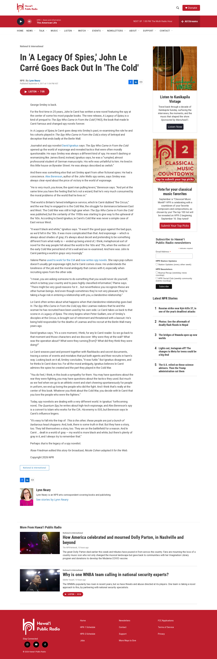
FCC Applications (166, 621)
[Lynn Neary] (26, 497)
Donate (192, 7)
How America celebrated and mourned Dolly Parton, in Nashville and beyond (123, 540)
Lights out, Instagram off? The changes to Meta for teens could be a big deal (177, 351)
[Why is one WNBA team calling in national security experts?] (40, 580)
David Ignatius (70, 145)
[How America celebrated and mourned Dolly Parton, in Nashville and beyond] (40, 543)
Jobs (82, 640)
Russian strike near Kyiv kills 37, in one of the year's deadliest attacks (177, 310)
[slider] (34, 21)
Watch (82, 31)
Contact (122, 627)
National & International (31, 46)
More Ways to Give (127, 640)
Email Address (163, 251)
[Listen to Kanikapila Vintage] (175, 68)
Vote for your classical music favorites (175, 191)
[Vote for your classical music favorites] (175, 161)
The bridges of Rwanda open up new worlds (178, 336)
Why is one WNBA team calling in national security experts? (116, 574)
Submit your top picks (175, 225)
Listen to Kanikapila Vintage (175, 99)
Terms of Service (166, 627)
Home (20, 31)
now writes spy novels (94, 260)
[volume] (29, 21)
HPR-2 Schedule (87, 634)
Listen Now (175, 126)
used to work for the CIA (61, 260)
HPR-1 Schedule (87, 627)
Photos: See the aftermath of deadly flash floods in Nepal (174, 323)
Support (123, 634)
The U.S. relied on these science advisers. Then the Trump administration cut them (176, 368)
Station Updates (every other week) (174, 264)
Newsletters (124, 621)
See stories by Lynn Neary (52, 499)
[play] (20, 21)
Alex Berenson (53, 176)
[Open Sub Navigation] (35, 31)
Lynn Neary (34, 80)
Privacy (161, 634)
